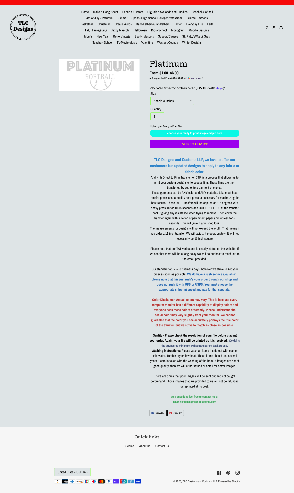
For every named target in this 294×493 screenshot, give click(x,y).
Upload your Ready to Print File (166, 126)
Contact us (162, 446)
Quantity (155, 109)
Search (129, 446)
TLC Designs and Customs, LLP (200, 481)
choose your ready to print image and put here (194, 133)
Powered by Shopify (229, 481)
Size (153, 93)
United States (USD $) (72, 472)
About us (144, 446)
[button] (195, 78)
